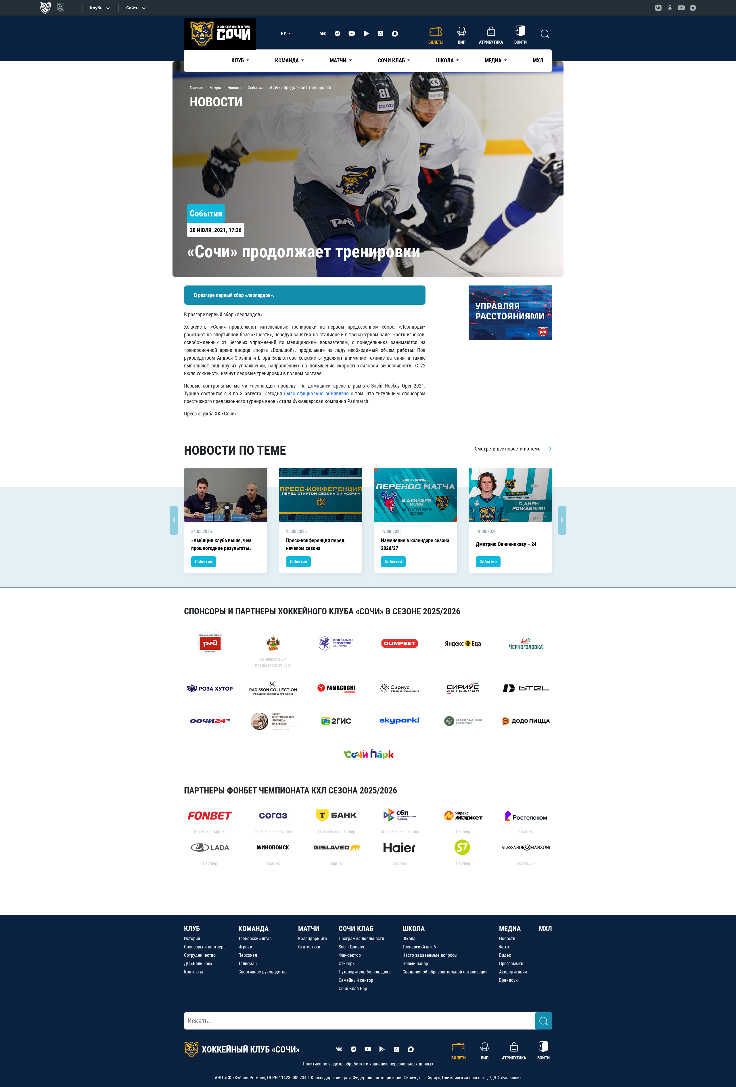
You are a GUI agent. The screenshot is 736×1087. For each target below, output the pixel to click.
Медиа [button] (494, 60)
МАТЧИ (308, 929)
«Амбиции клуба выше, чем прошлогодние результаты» (221, 544)
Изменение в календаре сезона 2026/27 (415, 544)
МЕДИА (510, 929)
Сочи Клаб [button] (392, 60)
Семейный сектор (356, 980)
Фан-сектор (350, 955)
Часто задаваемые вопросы (429, 955)
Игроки (245, 947)
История (192, 938)
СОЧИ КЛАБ (356, 929)
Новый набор (415, 963)
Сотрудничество (200, 955)
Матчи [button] (339, 60)
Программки (511, 963)
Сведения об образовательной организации (445, 972)
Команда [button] (287, 60)
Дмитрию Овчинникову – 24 (506, 544)
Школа (408, 938)
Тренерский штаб (255, 938)
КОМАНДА (253, 929)
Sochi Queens (351, 947)
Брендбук (508, 980)
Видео (505, 955)
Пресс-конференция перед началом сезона (315, 544)
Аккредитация (513, 972)
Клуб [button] (238, 60)
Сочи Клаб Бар (353, 988)
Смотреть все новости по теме (508, 449)
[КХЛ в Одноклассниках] (670, 8)
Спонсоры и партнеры (205, 947)
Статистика (309, 947)
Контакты (193, 972)
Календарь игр (312, 938)
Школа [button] (445, 60)
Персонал (247, 955)
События (203, 561)
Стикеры (347, 963)
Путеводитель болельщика (365, 972)
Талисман (247, 963)
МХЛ (538, 60)
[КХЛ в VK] (658, 8)
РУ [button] (284, 33)
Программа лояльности (361, 938)
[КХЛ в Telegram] (693, 8)
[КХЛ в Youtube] (681, 8)
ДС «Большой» (198, 963)
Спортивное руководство (262, 972)
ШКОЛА (413, 929)
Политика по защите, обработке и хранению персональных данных (368, 1064)
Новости (507, 938)
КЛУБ (192, 929)
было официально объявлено (316, 393)
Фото (504, 947)
